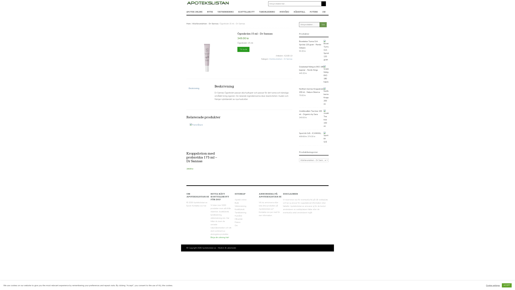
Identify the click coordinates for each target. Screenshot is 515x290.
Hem (188, 23)
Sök (323, 24)
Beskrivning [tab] (194, 88)
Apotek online (194, 12)
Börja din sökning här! (220, 237)
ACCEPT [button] (506, 285)
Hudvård (284, 12)
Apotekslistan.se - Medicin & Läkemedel (219, 248)
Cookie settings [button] (493, 285)
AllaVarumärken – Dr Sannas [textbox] (313, 160)
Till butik (243, 49)
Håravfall (299, 12)
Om (323, 12)
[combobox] (314, 160)
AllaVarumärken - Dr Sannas (205, 23)
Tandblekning (267, 12)
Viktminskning (226, 12)
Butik (210, 12)
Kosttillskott (246, 12)
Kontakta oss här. (199, 205)
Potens (314, 12)
